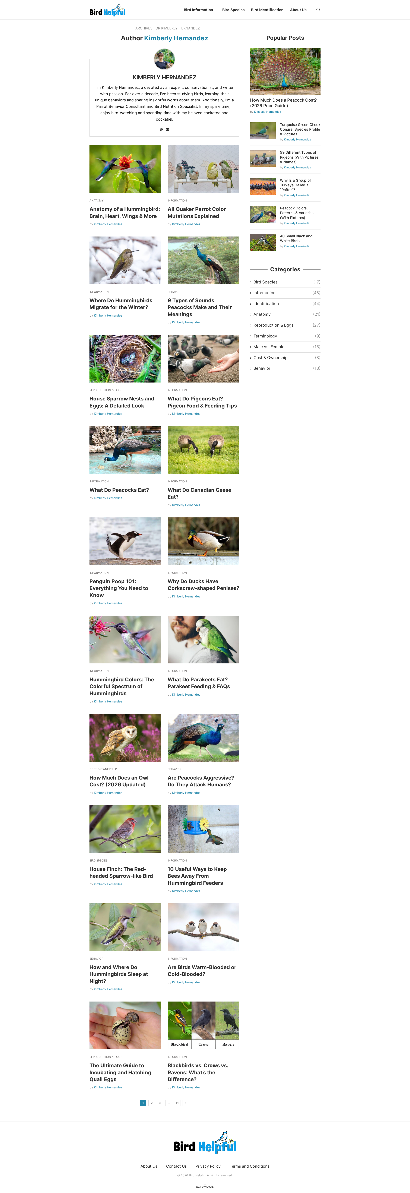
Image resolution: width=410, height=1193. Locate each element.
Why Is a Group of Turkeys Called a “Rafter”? (295, 185)
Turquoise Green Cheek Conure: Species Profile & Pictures (300, 129)
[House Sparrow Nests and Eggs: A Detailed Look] (125, 359)
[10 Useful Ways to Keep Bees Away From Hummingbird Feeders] (203, 829)
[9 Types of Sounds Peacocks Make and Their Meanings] (203, 260)
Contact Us (176, 1166)
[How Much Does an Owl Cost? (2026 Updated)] (125, 738)
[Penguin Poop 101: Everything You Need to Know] (125, 541)
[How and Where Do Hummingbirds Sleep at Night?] (125, 927)
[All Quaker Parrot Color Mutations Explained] (203, 169)
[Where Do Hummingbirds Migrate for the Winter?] (125, 260)
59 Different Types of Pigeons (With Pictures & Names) (299, 157)
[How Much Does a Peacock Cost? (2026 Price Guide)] (285, 71)
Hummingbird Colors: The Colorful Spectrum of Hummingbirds (121, 686)
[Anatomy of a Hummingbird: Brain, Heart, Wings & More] (125, 169)
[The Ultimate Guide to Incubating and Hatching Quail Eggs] (125, 1025)
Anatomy (287, 314)
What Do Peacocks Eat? (119, 490)
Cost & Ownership (287, 357)
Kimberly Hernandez (164, 77)
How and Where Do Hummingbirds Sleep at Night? (118, 974)
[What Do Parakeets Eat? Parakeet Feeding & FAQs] (203, 639)
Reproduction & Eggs (287, 325)
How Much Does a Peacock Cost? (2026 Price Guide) (283, 103)
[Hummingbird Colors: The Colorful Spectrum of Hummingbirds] (125, 639)
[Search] (318, 9)
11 (177, 1103)
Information (287, 292)
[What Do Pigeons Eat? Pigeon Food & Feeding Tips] (203, 359)
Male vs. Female (287, 346)
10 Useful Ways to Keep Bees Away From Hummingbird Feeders (197, 876)
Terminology (287, 336)
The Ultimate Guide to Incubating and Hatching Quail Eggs (120, 1072)
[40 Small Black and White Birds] (263, 242)
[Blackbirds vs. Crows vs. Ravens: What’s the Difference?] (203, 1025)
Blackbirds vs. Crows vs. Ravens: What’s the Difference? (198, 1072)
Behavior (287, 368)
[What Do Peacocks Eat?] (125, 450)
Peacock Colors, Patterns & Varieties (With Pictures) (296, 213)
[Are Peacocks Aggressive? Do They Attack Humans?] (203, 738)
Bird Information (198, 10)
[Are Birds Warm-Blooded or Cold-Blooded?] (203, 927)
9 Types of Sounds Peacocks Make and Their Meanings (200, 307)
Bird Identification (267, 10)
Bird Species (233, 10)
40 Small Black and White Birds (296, 238)
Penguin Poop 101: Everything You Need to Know (118, 588)
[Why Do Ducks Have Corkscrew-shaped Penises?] (203, 541)
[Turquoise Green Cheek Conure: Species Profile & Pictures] (263, 130)
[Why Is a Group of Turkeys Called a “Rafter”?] (263, 186)
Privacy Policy (208, 1166)
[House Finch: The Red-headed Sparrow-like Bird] (125, 829)
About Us (298, 10)
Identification (287, 303)
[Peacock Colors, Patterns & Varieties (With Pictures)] (263, 214)
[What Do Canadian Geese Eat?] (203, 450)
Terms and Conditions (249, 1166)
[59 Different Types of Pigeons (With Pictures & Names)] (263, 158)
